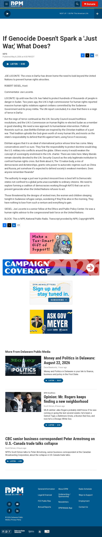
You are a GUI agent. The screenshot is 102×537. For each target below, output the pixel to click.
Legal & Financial (45, 495)
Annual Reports (44, 507)
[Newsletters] (51, 292)
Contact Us (83, 507)
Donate (91, 4)
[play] (7, 13)
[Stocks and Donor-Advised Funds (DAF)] (51, 243)
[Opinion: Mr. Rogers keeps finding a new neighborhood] (23, 402)
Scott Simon (49, 406)
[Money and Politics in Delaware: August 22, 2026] (23, 366)
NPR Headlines (49, 393)
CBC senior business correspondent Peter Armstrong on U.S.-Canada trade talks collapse (50, 441)
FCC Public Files (44, 501)
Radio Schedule (85, 489)
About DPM (63, 489)
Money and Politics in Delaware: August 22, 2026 (69, 360)
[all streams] (98, 13)
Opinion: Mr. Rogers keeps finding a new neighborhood (66, 399)
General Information (46, 489)
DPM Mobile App (65, 508)
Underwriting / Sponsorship (64, 495)
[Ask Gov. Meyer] (51, 322)
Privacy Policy (16, 520)
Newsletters (63, 502)
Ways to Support (86, 495)
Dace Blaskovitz (50, 367)
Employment (84, 501)
